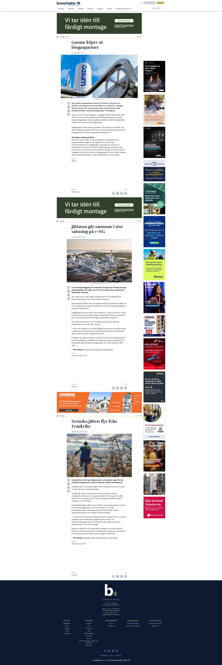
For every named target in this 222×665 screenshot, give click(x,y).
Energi (62, 37)
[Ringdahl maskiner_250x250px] (154, 170)
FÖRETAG (90, 9)
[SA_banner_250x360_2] (154, 456)
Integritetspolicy (105, 655)
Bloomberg (85, 498)
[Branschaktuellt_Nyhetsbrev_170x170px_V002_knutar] (154, 507)
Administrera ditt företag (133, 626)
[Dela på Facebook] (68, 103)
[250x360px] (154, 198)
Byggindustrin (67, 623)
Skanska (89, 623)
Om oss (111, 623)
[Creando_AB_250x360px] (154, 421)
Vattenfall (89, 636)
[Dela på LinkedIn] (68, 110)
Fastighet (67, 628)
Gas (67, 37)
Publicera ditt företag (133, 623)
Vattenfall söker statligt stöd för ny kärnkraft (100, 538)
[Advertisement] (99, 176)
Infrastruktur (66, 633)
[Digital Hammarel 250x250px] (154, 326)
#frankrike (75, 544)
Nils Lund (74, 386)
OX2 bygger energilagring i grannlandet (98, 349)
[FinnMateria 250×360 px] (154, 231)
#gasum (74, 161)
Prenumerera (149, 3)
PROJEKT (100, 9)
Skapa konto (155, 626)
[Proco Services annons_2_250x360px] (154, 109)
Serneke (89, 638)
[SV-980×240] (99, 23)
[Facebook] (105, 650)
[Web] (154, 76)
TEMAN (109, 9)
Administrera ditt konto (155, 623)
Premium (71, 9)
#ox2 (77, 355)
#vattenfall (82, 544)
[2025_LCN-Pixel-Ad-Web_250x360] (154, 353)
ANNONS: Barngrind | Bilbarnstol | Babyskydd (89, 642)
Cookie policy (118, 655)
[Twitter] (117, 650)
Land (153, 8)
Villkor (111, 655)
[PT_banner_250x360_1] (154, 297)
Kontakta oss (111, 626)
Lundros (108, 609)
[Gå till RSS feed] (68, 114)
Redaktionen (75, 192)
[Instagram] (109, 650)
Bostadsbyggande (89, 633)
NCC (89, 626)
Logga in (160, 3)
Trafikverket (89, 628)
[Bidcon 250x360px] (154, 386)
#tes (85, 355)
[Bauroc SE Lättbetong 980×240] (99, 402)
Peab (89, 631)
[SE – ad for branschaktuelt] (154, 484)
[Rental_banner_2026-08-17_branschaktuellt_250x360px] (154, 264)
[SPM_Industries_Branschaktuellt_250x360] (154, 142)
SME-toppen (89, 645)
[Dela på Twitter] (68, 107)
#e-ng (73, 355)
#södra (81, 355)
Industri (67, 631)
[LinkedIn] (113, 650)
